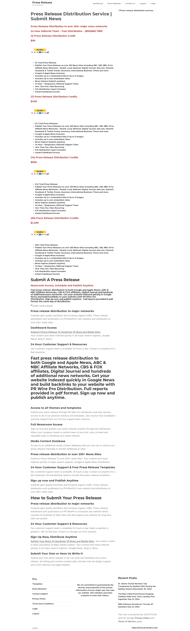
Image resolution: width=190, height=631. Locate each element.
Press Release (42, 2)
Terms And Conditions (43, 604)
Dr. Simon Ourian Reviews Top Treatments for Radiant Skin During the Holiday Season (137, 586)
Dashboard (98, 3)
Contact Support (40, 594)
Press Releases (114, 3)
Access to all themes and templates (56, 407)
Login (153, 3)
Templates (37, 584)
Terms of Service (127, 621)
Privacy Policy (39, 599)
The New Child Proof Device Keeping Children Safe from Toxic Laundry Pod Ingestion (136, 596)
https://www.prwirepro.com (145, 628)
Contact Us (130, 3)
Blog (34, 579)
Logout (143, 3)
